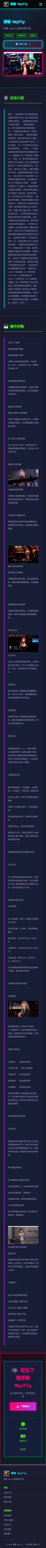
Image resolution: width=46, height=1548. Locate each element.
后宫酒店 (7, 1529)
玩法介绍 (7, 1493)
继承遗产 (7, 1534)
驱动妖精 (7, 1516)
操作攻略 (7, 1497)
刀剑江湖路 (8, 1520)
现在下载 (7, 1502)
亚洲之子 (7, 1525)
